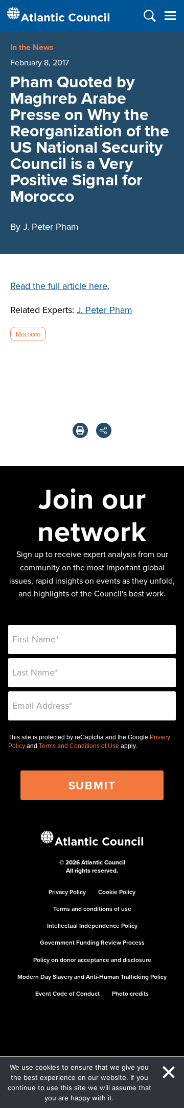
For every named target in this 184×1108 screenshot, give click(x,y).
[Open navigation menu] (170, 15)
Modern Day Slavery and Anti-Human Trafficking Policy (92, 976)
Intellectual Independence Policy (92, 925)
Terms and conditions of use (92, 908)
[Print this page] (80, 430)
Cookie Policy (116, 891)
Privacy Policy (67, 891)
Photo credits (130, 993)
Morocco (27, 334)
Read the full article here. (59, 285)
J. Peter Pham (104, 309)
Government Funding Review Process (92, 942)
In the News (32, 47)
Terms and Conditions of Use (79, 746)
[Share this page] (103, 430)
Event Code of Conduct (67, 993)
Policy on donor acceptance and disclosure (92, 959)
